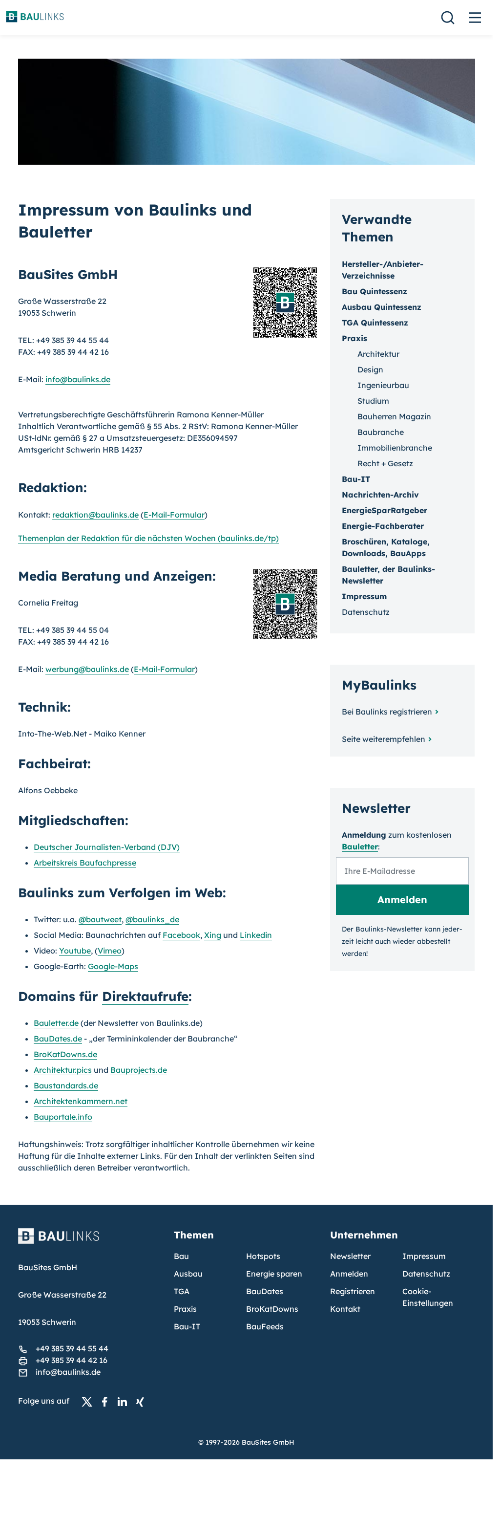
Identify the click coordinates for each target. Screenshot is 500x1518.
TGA (181, 1291)
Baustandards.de (66, 1085)
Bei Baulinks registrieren (387, 711)
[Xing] (142, 1401)
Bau (181, 1256)
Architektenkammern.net (80, 1101)
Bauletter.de (56, 1023)
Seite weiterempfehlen (383, 739)
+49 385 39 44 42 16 (71, 1360)
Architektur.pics (63, 1070)
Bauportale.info (63, 1117)
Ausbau (188, 1274)
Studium (373, 401)
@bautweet (100, 919)
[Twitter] (90, 1401)
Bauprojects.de (138, 1070)
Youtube (75, 950)
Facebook (181, 935)
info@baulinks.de (77, 379)
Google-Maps (113, 966)
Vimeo (110, 950)
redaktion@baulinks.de (95, 515)
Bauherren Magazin (394, 416)
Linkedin (256, 935)
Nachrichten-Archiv (380, 494)
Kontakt (345, 1309)
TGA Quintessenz (375, 322)
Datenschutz (366, 612)
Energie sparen (274, 1274)
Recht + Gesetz (385, 463)
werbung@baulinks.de (87, 669)
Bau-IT (356, 479)
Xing (212, 935)
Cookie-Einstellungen (427, 1297)
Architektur (378, 354)
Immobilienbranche (394, 448)
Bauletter (360, 846)
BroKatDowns (272, 1309)
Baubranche (380, 432)
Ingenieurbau (383, 385)
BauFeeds (265, 1326)
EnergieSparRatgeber (384, 510)
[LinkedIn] (125, 1401)
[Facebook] (107, 1401)
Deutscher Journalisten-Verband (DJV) (107, 847)
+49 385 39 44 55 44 (72, 1348)
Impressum (364, 596)
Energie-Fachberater (383, 526)
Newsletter (350, 1256)
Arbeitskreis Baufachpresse (85, 862)
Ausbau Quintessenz (381, 307)
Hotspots (263, 1256)
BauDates (264, 1291)
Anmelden (349, 1274)
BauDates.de (58, 1038)
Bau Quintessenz (374, 291)
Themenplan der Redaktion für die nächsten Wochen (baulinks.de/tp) (148, 538)
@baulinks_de (152, 919)
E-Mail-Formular (174, 515)
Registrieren (352, 1291)
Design (370, 369)
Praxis (185, 1309)
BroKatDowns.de (65, 1054)
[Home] (90, 1242)
